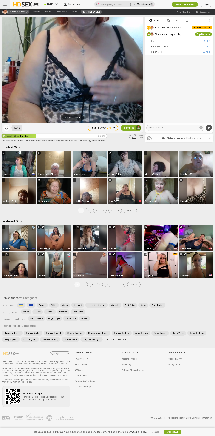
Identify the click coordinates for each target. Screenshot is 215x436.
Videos (48, 11)
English (57, 353)
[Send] (209, 128)
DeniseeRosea (11, 298)
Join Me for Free (72, 117)
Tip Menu (202, 34)
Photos (62, 11)
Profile (36, 11)
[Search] (130, 4)
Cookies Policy (82, 375)
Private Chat (200, 27)
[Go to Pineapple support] (49, 418)
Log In (206, 4)
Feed (74, 11)
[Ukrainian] (21, 305)
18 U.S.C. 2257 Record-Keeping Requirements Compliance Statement (181, 418)
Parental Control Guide (85, 381)
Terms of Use (81, 364)
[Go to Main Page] (26, 4)
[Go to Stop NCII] (65, 418)
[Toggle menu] (5, 4)
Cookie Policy (138, 432)
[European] (31, 305)
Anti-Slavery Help (83, 386)
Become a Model (129, 359)
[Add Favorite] (6, 128)
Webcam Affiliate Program (133, 370)
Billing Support (175, 364)
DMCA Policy (81, 370)
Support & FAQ (175, 359)
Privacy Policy (81, 359)
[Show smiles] (201, 128)
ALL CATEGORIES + (116, 339)
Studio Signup (128, 364)
